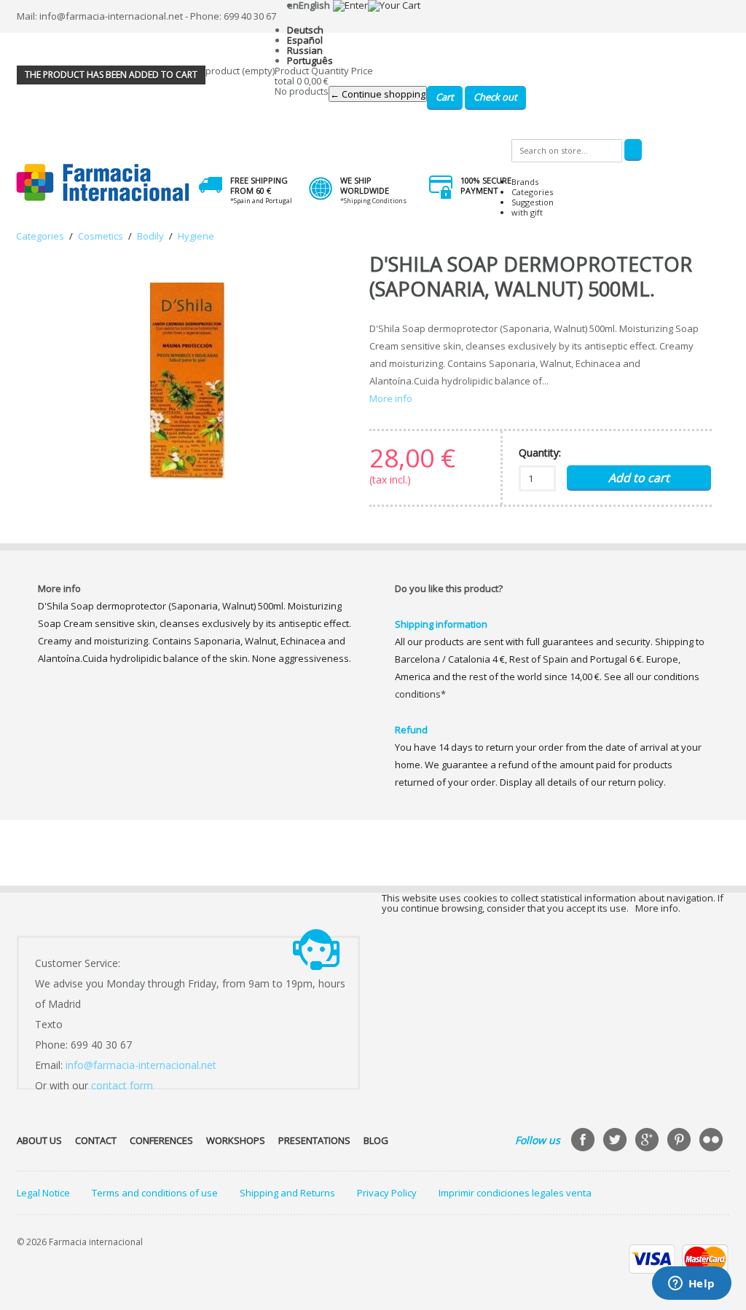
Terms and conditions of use (155, 1193)
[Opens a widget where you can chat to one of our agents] (691, 1284)
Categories (532, 191)
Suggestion (532, 202)
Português (310, 60)
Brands (524, 181)
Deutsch (305, 29)
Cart (445, 96)
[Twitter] (616, 1141)
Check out (495, 96)
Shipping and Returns (287, 1193)
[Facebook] (584, 1141)
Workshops (235, 1140)
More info (390, 398)
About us (39, 1140)
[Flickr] (712, 1141)
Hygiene (196, 235)
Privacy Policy (387, 1193)
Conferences (161, 1140)
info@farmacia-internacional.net (141, 1065)
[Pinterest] (680, 1141)
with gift (527, 212)
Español (305, 40)
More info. (657, 908)
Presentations (314, 1140)
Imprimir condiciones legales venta (515, 1193)
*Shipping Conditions (373, 200)
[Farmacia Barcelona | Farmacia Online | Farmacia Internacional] (103, 183)
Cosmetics (100, 235)
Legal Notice (43, 1193)
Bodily (150, 235)
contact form (122, 1085)
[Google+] (648, 1141)
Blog (376, 1140)
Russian (305, 50)
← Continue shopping (377, 93)
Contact (96, 1140)
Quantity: (540, 452)
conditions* (420, 694)
